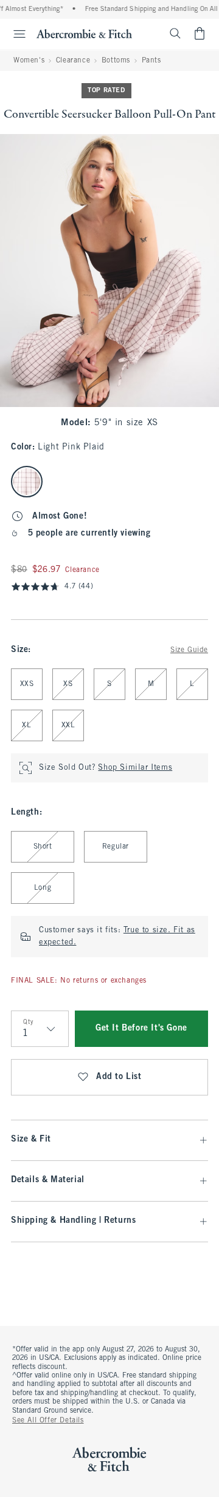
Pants (151, 60)
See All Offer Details (48, 1420)
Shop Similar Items (135, 768)
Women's (28, 60)
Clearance (73, 60)
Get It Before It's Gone (141, 1028)
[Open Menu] (14, 34)
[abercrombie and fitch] (84, 33)
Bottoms (116, 60)
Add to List (119, 1077)
